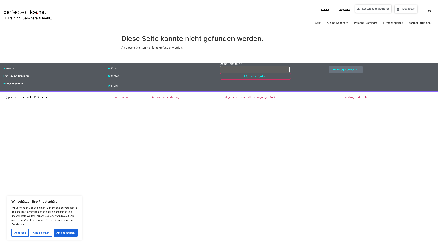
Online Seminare (337, 23)
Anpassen (20, 232)
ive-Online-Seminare (17, 75)
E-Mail (114, 85)
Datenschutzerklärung (165, 97)
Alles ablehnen (41, 232)
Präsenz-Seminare (365, 23)
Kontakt (115, 68)
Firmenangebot (393, 23)
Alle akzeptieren (65, 232)
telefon (115, 75)
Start (318, 23)
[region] (44, 218)
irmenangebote (14, 83)
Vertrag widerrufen (357, 97)
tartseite (9, 68)
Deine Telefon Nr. (231, 64)
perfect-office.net (420, 23)
